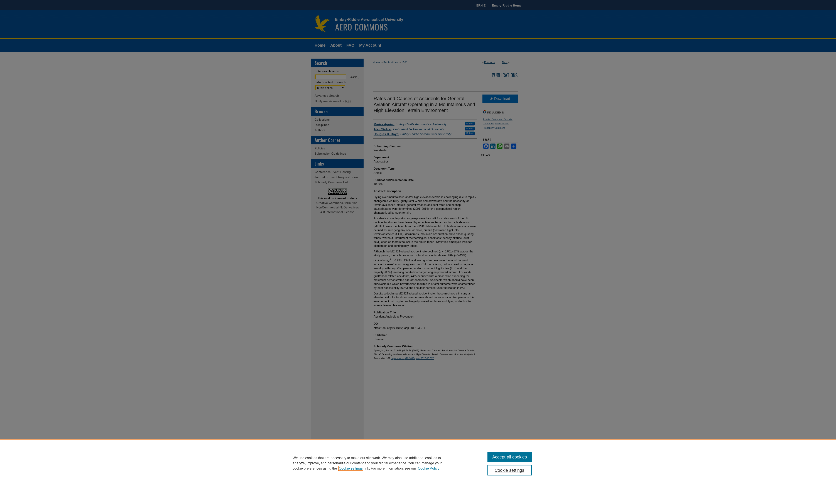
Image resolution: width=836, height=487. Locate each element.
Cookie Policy (428, 468)
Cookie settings (351, 468)
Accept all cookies (509, 457)
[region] (418, 463)
